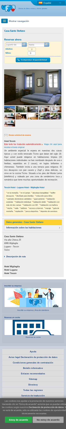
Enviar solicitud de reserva (20, 135)
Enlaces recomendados (33, 373)
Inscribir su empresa (12, 286)
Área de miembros (42, 310)
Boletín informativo (33, 368)
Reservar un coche (12, 317)
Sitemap (33, 379)
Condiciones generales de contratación (33, 362)
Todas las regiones (33, 390)
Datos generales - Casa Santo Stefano (24, 222)
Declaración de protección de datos (46, 407)
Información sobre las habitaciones (23, 227)
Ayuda (33, 351)
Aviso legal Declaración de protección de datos (33, 357)
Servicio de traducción (33, 395)
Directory (33, 384)
